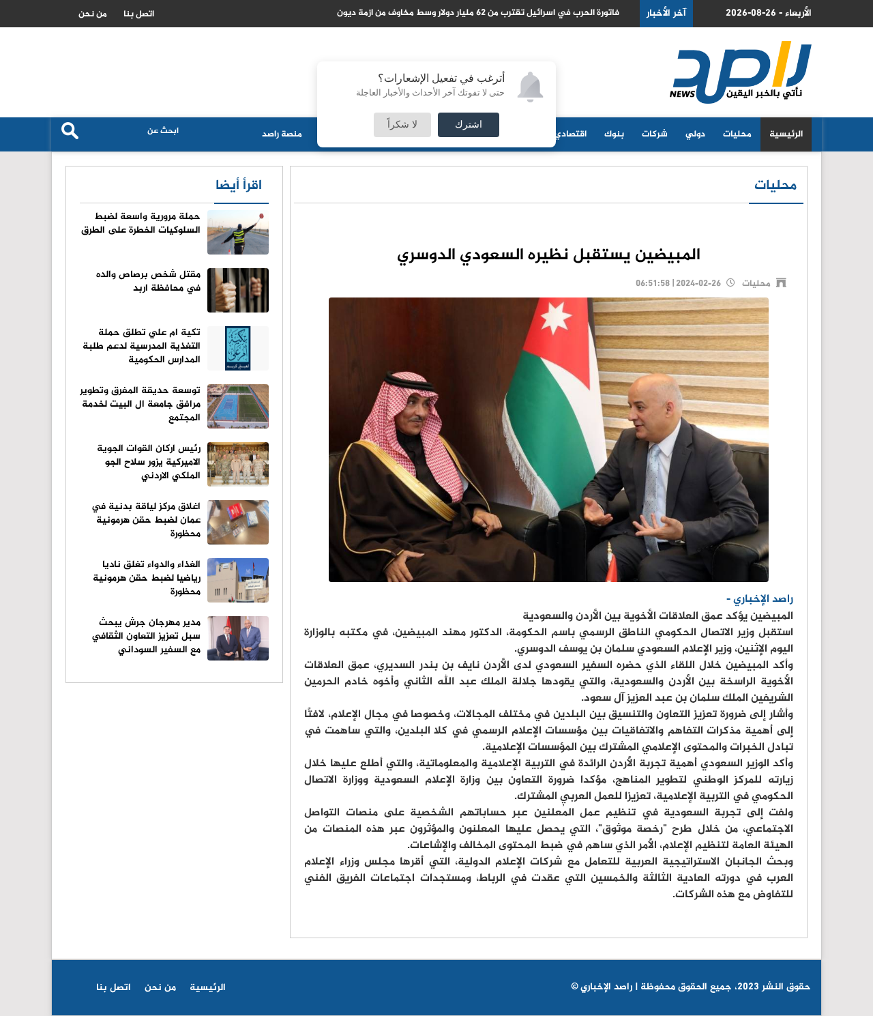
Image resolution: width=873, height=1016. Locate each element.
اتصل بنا (138, 14)
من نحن (92, 14)
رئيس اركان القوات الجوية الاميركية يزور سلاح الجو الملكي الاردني (149, 462)
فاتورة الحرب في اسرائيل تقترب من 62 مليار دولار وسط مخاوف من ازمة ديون (478, 13)
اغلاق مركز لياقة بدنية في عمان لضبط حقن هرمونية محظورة (146, 520)
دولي (695, 134)
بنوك (614, 134)
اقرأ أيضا (239, 186)
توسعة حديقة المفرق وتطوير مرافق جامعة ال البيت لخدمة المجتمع (140, 404)
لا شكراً (402, 125)
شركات (655, 134)
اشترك (468, 125)
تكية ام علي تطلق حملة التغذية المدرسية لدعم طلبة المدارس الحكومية (142, 346)
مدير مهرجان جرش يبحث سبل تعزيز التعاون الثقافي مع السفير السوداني (146, 636)
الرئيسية (786, 134)
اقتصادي (570, 134)
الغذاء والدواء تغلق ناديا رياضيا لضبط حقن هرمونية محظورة (147, 578)
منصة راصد (282, 134)
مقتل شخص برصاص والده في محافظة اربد (148, 281)
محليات (737, 134)
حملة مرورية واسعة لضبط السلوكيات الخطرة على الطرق (141, 223)
